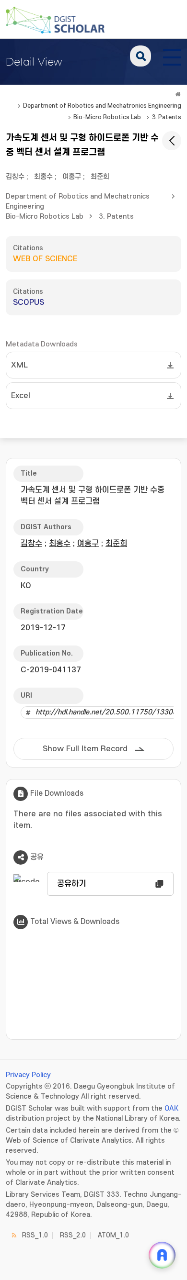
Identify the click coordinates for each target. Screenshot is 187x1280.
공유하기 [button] (71, 883)
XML (19, 365)
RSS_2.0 (73, 1235)
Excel (20, 395)
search (140, 56)
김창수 (15, 177)
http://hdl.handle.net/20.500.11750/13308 (106, 712)
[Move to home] (178, 94)
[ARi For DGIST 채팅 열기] (162, 1255)
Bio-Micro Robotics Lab (107, 117)
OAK (171, 1108)
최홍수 (43, 177)
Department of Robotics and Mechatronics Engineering (102, 105)
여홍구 (71, 177)
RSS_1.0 (35, 1235)
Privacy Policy (28, 1075)
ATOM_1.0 (113, 1235)
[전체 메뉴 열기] (172, 56)
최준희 (100, 177)
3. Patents (166, 117)
